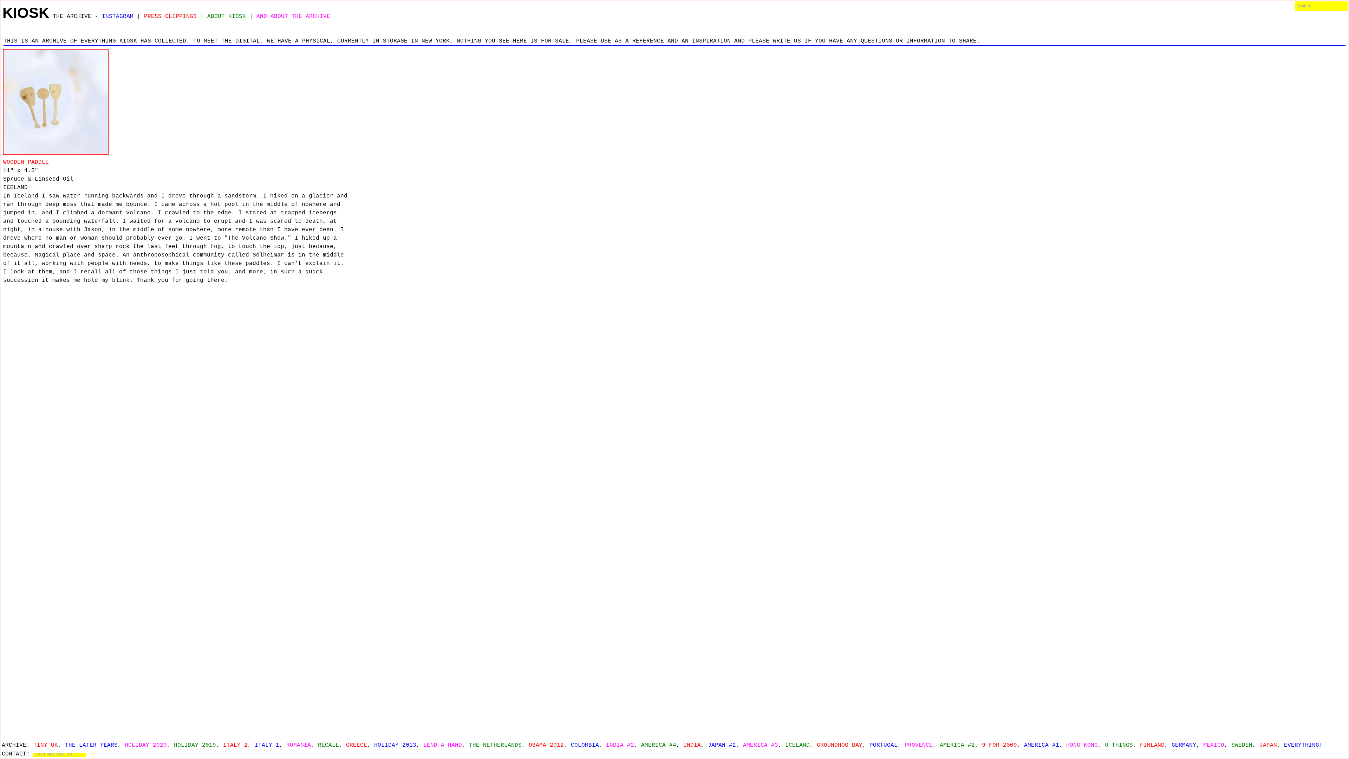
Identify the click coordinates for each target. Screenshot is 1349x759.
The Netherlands (495, 745)
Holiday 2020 (146, 745)
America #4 (658, 745)
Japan (1268, 745)
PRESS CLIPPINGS (170, 16)
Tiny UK (45, 745)
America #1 (1041, 745)
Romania (298, 745)
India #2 (620, 745)
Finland (1152, 745)
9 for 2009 (999, 745)
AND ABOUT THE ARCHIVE (293, 16)
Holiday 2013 (395, 745)
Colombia (585, 745)
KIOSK (25, 13)
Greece (356, 745)
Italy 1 (267, 745)
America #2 (957, 745)
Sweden (1241, 745)
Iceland (797, 745)
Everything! (1303, 745)
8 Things (1119, 745)
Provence (919, 745)
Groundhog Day (839, 745)
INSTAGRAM (117, 16)
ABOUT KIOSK (226, 16)
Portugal (883, 745)
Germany (1184, 745)
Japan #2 (722, 745)
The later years (91, 745)
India (692, 745)
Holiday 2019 (195, 745)
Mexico (1213, 745)
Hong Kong (1082, 745)
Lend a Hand (442, 745)
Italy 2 (235, 745)
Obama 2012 (546, 745)
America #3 (760, 745)
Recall (328, 745)
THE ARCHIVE (72, 16)
